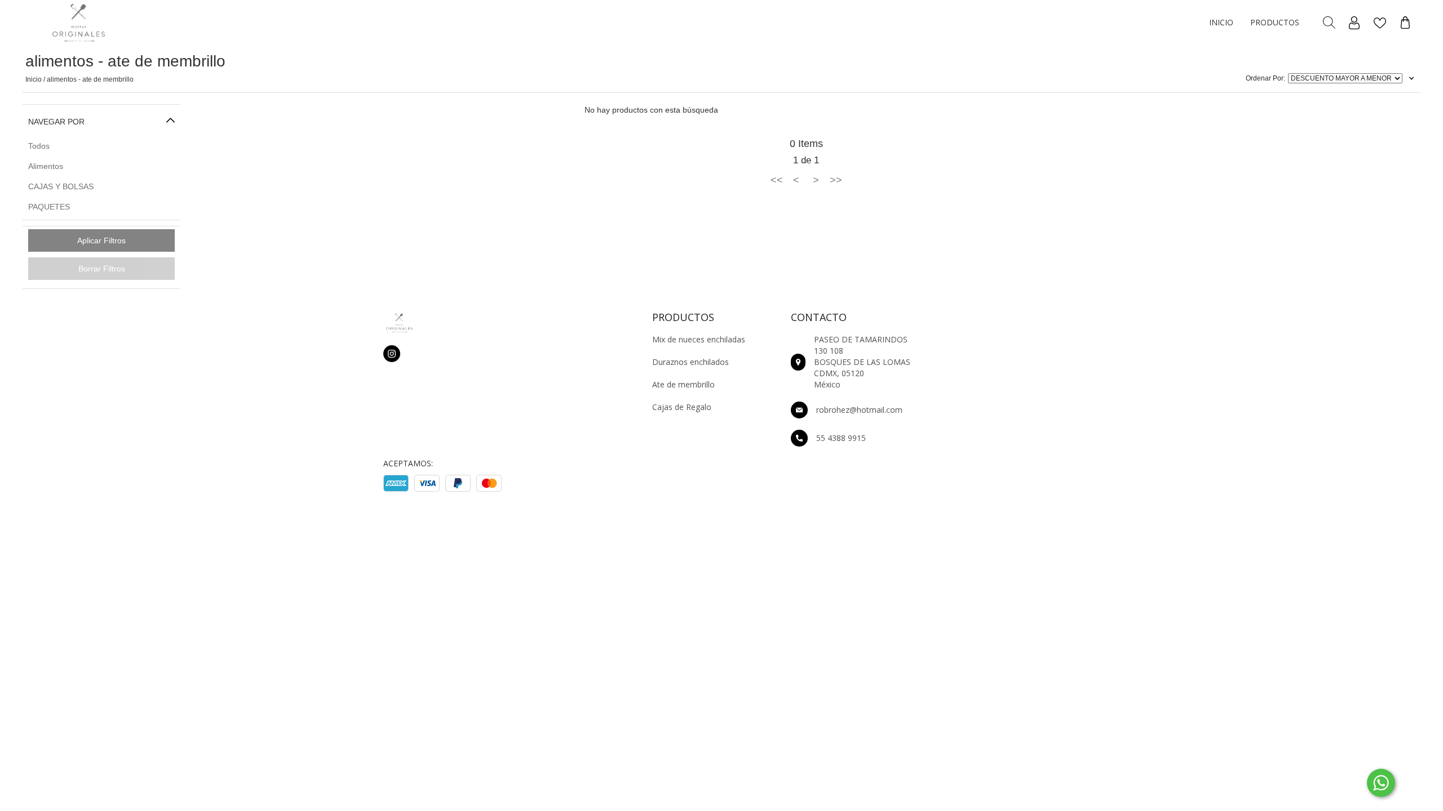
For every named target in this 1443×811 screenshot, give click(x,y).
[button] (1221, 23)
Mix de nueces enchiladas (698, 339)
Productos (1274, 22)
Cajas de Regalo (681, 407)
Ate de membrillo (683, 384)
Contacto (819, 317)
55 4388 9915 (841, 438)
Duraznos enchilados (690, 362)
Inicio (1221, 22)
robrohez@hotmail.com (859, 409)
